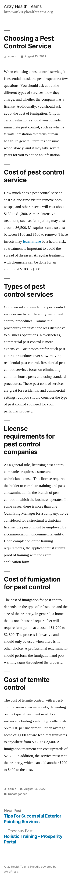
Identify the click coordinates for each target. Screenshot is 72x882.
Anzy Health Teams (23, 6)
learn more (32, 241)
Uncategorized (17, 794)
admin (12, 56)
